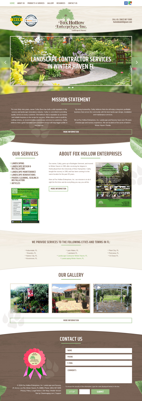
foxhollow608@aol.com (122, 22)
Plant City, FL (114, 250)
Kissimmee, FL (31, 258)
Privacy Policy (26, 391)
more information (71, 132)
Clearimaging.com (47, 393)
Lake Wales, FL (72, 250)
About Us (21, 3)
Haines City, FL (31, 256)
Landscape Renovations (24, 175)
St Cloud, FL (113, 256)
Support (58, 393)
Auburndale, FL (31, 250)
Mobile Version (55, 391)
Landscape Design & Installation (21, 168)
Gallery (50, 3)
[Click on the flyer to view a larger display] (25, 223)
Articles (16, 183)
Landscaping (18, 163)
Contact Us (72, 3)
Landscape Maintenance (24, 172)
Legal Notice (36, 391)
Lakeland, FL (72, 253)
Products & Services (36, 3)
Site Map (46, 391)
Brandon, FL (31, 253)
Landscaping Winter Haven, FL (73, 258)
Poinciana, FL (114, 253)
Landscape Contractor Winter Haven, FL (72, 256)
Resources (61, 3)
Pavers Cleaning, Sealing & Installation (25, 179)
